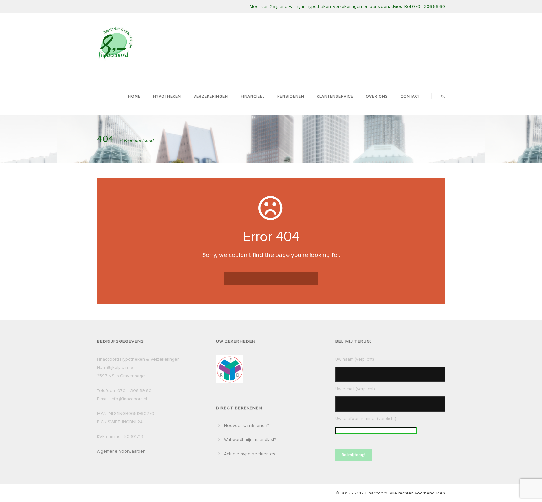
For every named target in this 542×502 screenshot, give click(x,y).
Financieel (253, 96)
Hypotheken (167, 96)
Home (134, 96)
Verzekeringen (211, 96)
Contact (410, 96)
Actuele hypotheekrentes (249, 453)
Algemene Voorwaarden (121, 451)
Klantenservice (335, 96)
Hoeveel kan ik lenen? (246, 425)
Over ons (377, 96)
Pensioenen (290, 96)
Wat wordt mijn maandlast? (250, 439)
